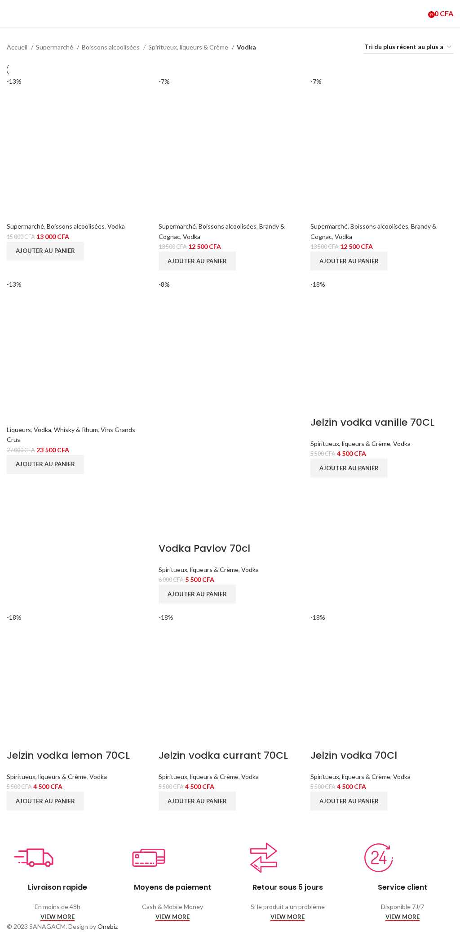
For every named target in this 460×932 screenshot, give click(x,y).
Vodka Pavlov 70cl (204, 548)
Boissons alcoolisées (111, 47)
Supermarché (55, 47)
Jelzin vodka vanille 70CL (372, 422)
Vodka (116, 226)
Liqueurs (19, 429)
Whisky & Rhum (76, 429)
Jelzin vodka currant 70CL (223, 755)
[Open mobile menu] (10, 14)
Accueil (18, 47)
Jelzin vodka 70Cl (353, 755)
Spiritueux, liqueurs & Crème (189, 47)
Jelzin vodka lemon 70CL (68, 755)
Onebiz (107, 926)
